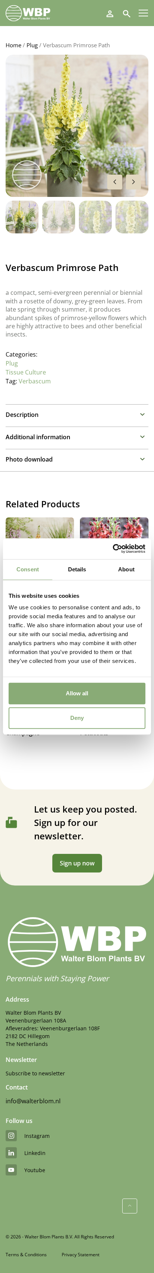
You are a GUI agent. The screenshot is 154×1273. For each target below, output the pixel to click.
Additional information (38, 437)
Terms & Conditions (26, 1254)
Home (13, 45)
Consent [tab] (27, 569)
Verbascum (35, 381)
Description (22, 415)
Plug (32, 45)
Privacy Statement (80, 1254)
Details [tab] (77, 569)
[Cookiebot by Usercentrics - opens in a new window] (112, 548)
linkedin (35, 1152)
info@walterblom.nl (33, 1101)
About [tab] (126, 569)
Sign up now (77, 863)
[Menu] (143, 13)
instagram (37, 1135)
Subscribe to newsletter (35, 1073)
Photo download (29, 459)
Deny (77, 718)
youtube (34, 1170)
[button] (133, 182)
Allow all (77, 693)
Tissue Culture (26, 372)
